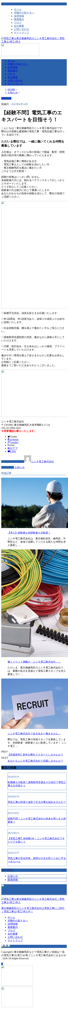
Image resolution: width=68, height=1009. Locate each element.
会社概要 (19, 26)
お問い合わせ (21, 29)
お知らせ (20, 467)
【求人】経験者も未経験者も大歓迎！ (29, 532)
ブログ (18, 22)
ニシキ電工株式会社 (42, 461)
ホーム (18, 9)
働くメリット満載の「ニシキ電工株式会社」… (34, 661)
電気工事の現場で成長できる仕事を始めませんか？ (37, 802)
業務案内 (19, 19)
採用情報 (19, 16)
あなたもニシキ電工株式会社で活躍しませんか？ (35, 760)
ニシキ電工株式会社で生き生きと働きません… (34, 733)
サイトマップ (21, 32)
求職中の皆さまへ (24, 12)
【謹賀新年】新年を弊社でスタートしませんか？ (35, 754)
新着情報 (13, 879)
